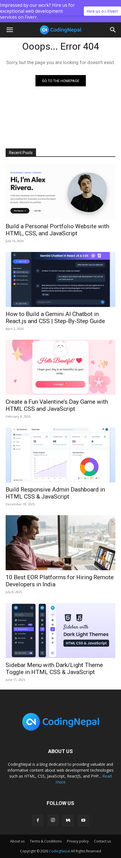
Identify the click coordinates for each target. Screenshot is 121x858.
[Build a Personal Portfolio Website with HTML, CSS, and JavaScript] (60, 191)
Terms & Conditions (46, 841)
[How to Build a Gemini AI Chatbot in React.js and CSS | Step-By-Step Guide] (60, 279)
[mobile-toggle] (10, 30)
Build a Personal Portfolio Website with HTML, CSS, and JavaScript (57, 230)
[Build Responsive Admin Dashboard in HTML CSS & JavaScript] (60, 454)
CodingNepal (59, 851)
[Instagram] (53, 820)
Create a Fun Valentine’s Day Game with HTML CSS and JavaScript (57, 405)
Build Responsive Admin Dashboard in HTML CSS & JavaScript (55, 493)
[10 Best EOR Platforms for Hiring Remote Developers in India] (60, 542)
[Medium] (68, 820)
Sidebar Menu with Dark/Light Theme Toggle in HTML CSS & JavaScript (54, 668)
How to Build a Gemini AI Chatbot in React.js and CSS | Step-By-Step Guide (55, 317)
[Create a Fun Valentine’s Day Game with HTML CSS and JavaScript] (60, 367)
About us (17, 841)
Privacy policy (78, 841)
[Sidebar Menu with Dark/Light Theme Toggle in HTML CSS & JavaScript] (60, 630)
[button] (113, 30)
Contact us (102, 841)
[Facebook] (37, 820)
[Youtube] (83, 820)
